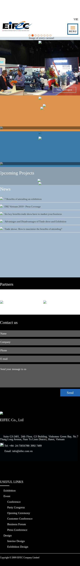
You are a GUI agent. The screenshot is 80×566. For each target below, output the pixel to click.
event (68, 6)
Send (70, 393)
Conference (14, 501)
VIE (76, 19)
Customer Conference (20, 518)
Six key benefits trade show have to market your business (33, 214)
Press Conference (17, 529)
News (5, 188)
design (46, 6)
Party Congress (16, 507)
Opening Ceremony (18, 513)
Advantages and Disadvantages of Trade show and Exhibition (35, 221)
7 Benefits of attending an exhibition (23, 199)
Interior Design (16, 541)
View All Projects (64, 90)
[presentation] (5, 127)
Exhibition (10, 490)
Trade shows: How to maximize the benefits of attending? (33, 229)
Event (7, 496)
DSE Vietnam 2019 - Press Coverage (22, 206)
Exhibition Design (17, 546)
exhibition (20, 6)
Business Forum (16, 524)
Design (8, 535)
